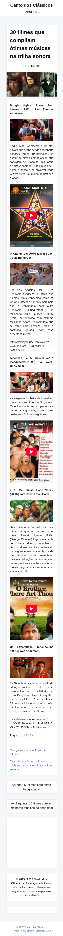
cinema (21, 761)
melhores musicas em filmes (27, 765)
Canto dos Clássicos (31, 5)
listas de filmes (36, 761)
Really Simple (26, 930)
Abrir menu (34, 12)
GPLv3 (49, 930)
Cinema (29, 750)
